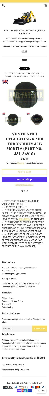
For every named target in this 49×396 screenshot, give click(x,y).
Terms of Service (9, 304)
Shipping (20, 163)
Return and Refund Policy (12, 301)
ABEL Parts (24, 383)
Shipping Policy (8, 298)
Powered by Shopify (35, 383)
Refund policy (7, 307)
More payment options (24, 185)
